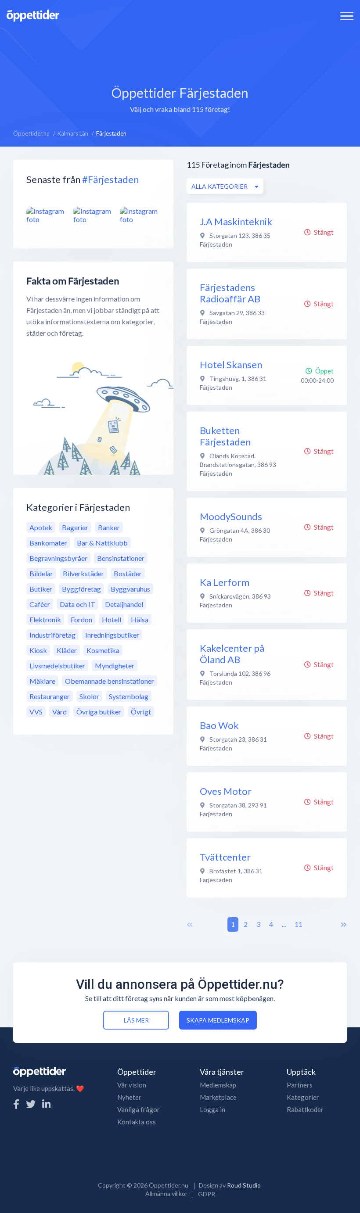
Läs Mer (136, 1020)
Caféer (39, 604)
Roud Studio (244, 1185)
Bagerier (75, 527)
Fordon (81, 619)
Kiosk (38, 650)
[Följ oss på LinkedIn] (46, 1104)
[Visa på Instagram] (46, 215)
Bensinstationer (120, 558)
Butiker (40, 589)
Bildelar (41, 573)
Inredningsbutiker (112, 635)
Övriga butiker (98, 711)
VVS (36, 711)
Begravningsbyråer (58, 558)
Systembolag (128, 696)
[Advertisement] (180, 50)
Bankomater (48, 542)
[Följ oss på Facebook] (16, 1104)
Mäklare (42, 681)
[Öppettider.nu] (33, 15)
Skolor (89, 696)
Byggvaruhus (130, 589)
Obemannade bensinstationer (109, 681)
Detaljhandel (124, 604)
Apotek (40, 527)
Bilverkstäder (83, 573)
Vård (59, 711)
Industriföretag (52, 635)
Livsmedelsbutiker (57, 665)
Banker (109, 527)
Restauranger (49, 696)
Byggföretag (81, 589)
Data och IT (77, 604)
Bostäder (128, 573)
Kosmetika (102, 650)
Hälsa (139, 619)
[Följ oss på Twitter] (31, 1104)
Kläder (67, 650)
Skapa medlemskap (218, 1020)
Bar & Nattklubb (102, 542)
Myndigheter (114, 665)
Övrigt (141, 711)
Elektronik (45, 619)
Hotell (111, 619)
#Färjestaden (110, 179)
